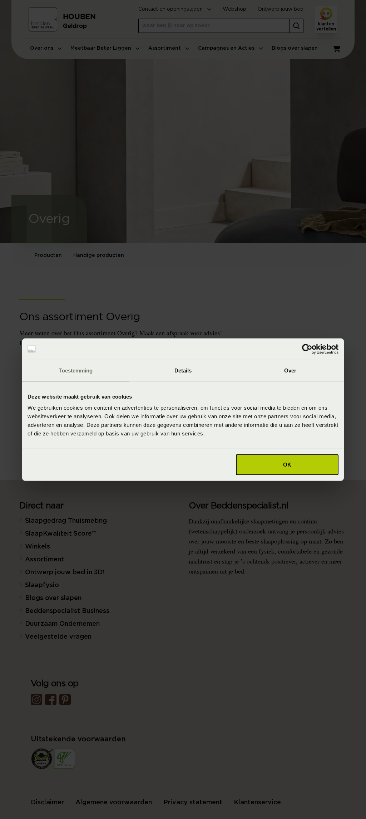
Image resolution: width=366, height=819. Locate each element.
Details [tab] (183, 370)
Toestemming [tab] (76, 370)
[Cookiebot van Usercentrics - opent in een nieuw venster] (307, 348)
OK (287, 465)
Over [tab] (290, 370)
